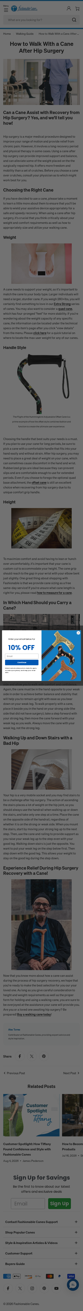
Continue (21, 662)
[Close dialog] (78, 633)
